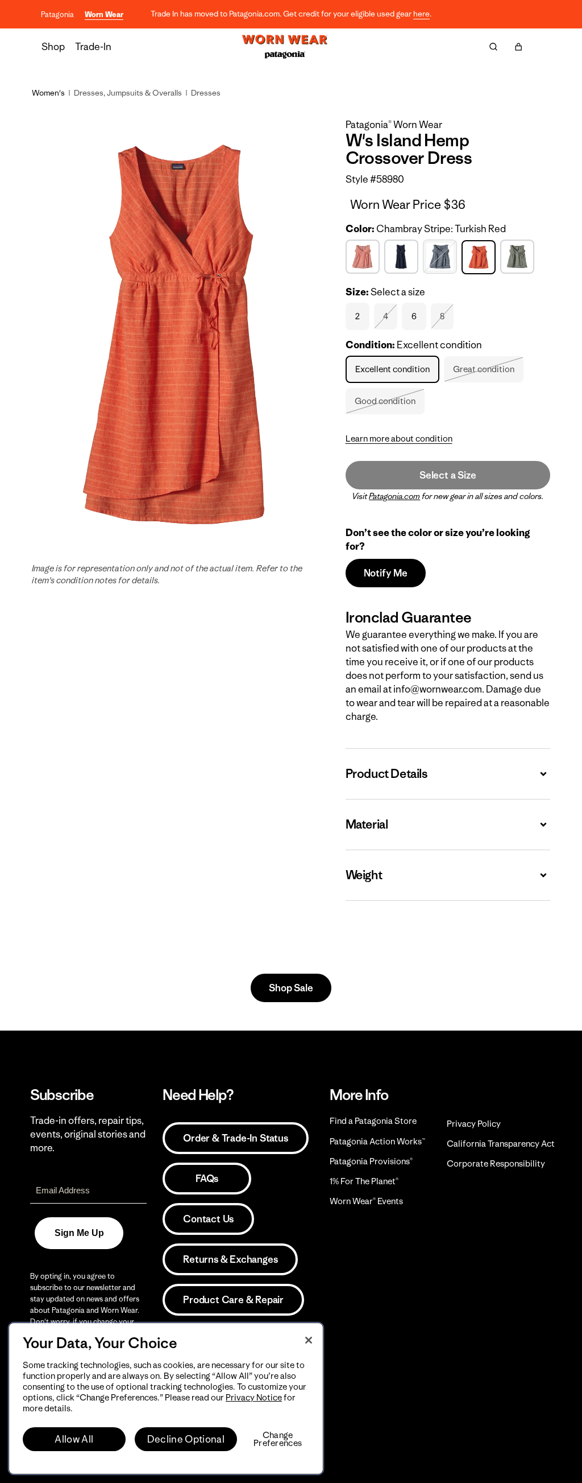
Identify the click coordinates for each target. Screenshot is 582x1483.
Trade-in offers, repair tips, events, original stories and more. (88, 1134)
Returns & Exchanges (230, 1259)
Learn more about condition (399, 438)
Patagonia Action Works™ (377, 1141)
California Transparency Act (501, 1143)
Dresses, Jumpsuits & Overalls (128, 93)
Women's (48, 93)
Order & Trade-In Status (235, 1138)
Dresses (206, 93)
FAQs (207, 1178)
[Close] (308, 1340)
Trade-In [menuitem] (93, 46)
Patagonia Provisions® (371, 1161)
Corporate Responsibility (496, 1163)
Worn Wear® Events (366, 1201)
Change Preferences (277, 1439)
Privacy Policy (474, 1123)
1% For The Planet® (364, 1181)
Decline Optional (186, 1439)
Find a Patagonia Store (373, 1120)
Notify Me (386, 573)
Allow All (74, 1439)
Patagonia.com (394, 496)
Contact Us (208, 1219)
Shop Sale (291, 988)
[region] (166, 1398)
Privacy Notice (254, 1397)
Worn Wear (104, 14)
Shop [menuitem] (53, 46)
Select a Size (447, 475)
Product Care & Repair (233, 1299)
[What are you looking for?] (493, 46)
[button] (518, 46)
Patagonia (57, 14)
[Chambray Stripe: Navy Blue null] (441, 257)
